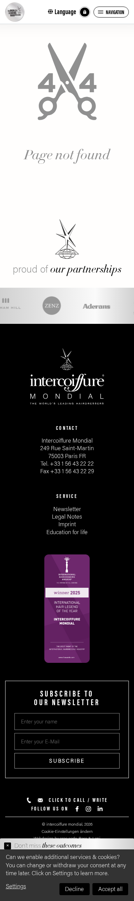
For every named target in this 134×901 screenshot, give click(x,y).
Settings (16, 886)
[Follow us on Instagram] (88, 809)
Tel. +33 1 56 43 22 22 (67, 463)
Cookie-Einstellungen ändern (67, 831)
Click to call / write (78, 800)
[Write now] (40, 800)
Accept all (110, 889)
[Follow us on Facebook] (77, 809)
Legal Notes (67, 516)
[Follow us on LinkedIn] (99, 809)
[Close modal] (7, 845)
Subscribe (67, 761)
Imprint (67, 524)
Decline (74, 889)
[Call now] (29, 800)
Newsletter (67, 509)
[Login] (84, 12)
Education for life (67, 532)
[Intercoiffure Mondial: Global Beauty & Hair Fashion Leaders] (14, 12)
